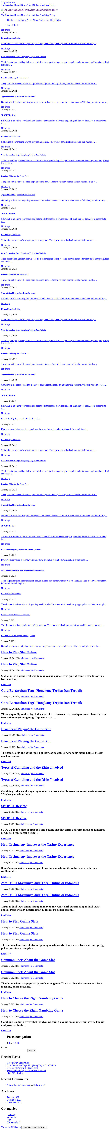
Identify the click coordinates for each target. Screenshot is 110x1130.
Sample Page (13, 25)
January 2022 (13, 1097)
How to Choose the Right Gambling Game (18, 636)
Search (4, 1047)
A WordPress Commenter (18, 1085)
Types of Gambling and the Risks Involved (18, 96)
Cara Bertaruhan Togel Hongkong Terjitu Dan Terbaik (23, 57)
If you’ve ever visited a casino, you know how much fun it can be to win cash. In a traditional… (44, 429)
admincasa (25, 658)
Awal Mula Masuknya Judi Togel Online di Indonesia (22, 570)
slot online (11, 1117)
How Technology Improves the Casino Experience (21, 419)
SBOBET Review (8, 115)
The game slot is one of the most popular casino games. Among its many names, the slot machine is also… (49, 83)
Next (17, 1043)
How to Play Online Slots (11, 594)
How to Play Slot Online (10, 38)
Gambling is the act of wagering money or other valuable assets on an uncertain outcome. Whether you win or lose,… (54, 102)
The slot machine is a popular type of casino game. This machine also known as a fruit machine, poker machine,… (52, 625)
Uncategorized (13, 1122)
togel (9, 1119)
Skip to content (8, 2)
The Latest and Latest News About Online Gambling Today (28, 5)
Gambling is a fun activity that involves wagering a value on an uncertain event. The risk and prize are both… (50, 646)
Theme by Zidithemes (11, 1127)
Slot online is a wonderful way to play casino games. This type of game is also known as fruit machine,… (48, 43)
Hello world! (39, 1085)
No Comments (37, 658)
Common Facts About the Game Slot (15, 615)
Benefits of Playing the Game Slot (14, 78)
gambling (11, 1114)
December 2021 (14, 1100)
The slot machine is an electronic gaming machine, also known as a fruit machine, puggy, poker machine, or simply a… (55, 604)
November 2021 (14, 1102)
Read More (6, 684)
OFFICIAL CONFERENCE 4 (34, 1127)
